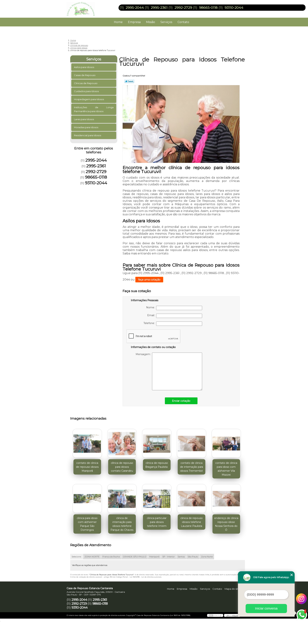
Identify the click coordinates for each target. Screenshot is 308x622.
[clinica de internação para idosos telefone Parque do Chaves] (122, 498)
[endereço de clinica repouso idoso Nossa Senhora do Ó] (226, 498)
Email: (151, 315)
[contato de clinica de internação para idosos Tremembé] (191, 443)
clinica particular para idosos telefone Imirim (156, 522)
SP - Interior (168, 556)
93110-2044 (234, 8)
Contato (183, 22)
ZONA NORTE (91, 556)
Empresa (134, 22)
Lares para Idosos (84, 119)
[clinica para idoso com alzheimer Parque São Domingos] (87, 498)
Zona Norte (207, 556)
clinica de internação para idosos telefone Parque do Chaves (122, 523)
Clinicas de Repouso (85, 83)
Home (118, 22)
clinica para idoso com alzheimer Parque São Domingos (87, 523)
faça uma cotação (149, 279)
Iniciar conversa (266, 608)
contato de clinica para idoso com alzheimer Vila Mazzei (226, 468)
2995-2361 (159, 8)
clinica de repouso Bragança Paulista (156, 464)
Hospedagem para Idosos (89, 99)
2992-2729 (183, 8)
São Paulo (193, 556)
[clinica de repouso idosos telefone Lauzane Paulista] (191, 498)
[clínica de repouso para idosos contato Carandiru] (122, 443)
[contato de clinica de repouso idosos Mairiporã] (87, 443)
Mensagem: (144, 354)
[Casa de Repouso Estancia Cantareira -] (87, 7)
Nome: (151, 307)
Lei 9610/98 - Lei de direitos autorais (145, 577)
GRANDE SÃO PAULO (134, 556)
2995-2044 (135, 8)
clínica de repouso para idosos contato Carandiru (122, 466)
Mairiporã (154, 556)
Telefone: (149, 323)
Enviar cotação (181, 400)
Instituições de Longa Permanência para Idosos (94, 109)
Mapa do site (232, 588)
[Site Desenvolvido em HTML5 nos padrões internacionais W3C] (215, 615)
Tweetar (129, 81)
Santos (181, 556)
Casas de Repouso (85, 75)
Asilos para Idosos (84, 67)
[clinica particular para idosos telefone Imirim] (156, 498)
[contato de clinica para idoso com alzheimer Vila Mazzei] (226, 443)
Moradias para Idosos (86, 127)
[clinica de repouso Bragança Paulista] (156, 443)
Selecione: (76, 556)
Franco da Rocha (111, 556)
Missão (150, 22)
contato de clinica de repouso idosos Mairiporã (87, 466)
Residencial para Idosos (87, 135)
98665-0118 (208, 8)
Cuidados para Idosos (86, 91)
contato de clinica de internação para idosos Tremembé (191, 466)
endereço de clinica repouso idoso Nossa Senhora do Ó (226, 523)
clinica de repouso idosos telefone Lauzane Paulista (191, 522)
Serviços (166, 22)
